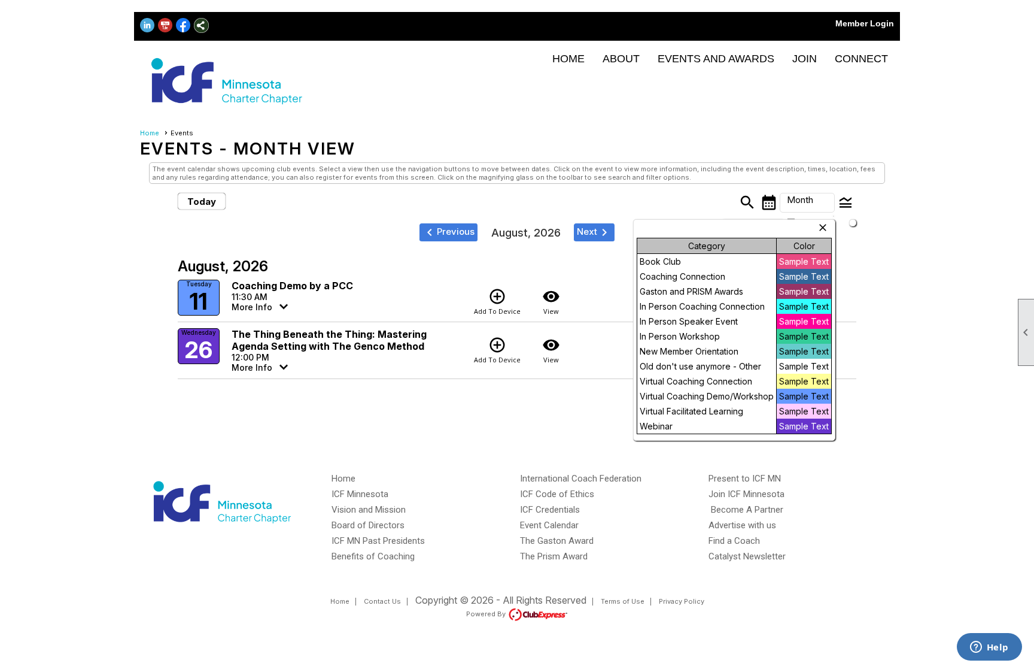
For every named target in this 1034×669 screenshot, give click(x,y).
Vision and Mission (369, 509)
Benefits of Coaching (373, 556)
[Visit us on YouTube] (165, 25)
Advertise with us (742, 525)
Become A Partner (747, 509)
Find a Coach (734, 540)
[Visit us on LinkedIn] (147, 25)
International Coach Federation (580, 478)
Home (568, 59)
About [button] (621, 59)
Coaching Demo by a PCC (292, 286)
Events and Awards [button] (716, 59)
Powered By (486, 614)
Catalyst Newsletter (747, 556)
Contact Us (382, 601)
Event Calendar (549, 525)
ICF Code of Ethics (557, 494)
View (551, 301)
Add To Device (497, 301)
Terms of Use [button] (622, 601)
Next (594, 232)
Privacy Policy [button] (681, 601)
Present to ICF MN (744, 478)
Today (201, 201)
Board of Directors (368, 525)
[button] (807, 203)
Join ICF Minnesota (746, 494)
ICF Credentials (550, 509)
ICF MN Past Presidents (378, 540)
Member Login (864, 23)
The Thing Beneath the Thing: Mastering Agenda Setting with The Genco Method (329, 340)
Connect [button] (861, 59)
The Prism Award (554, 556)
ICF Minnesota (360, 494)
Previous (448, 232)
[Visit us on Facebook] (183, 25)
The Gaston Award (557, 540)
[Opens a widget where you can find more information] (989, 648)
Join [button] (804, 59)
